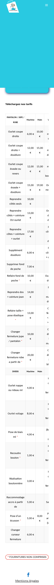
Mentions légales (27, 580)
